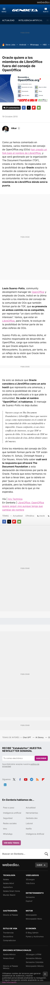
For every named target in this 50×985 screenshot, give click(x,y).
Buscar (46, 853)
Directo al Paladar (10, 915)
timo (5, 828)
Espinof (29, 901)
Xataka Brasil (8, 958)
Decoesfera (8, 936)
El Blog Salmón (32, 933)
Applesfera (7, 887)
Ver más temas (11, 843)
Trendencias (8, 933)
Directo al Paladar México (10, 967)
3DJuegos (30, 879)
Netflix (29, 828)
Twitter (29, 108)
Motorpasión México (35, 966)
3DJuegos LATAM (33, 954)
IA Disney (40, 737)
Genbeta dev (32, 818)
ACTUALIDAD (8, 20)
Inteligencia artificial (12, 813)
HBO (45, 45)
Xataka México (9, 954)
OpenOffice (38, 292)
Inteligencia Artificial (35, 834)
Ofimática (29, 516)
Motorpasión (31, 915)
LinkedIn (5, 784)
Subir (39, 865)
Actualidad (18, 516)
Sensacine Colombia (34, 962)
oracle (42, 516)
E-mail (39, 108)
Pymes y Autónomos (35, 936)
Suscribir (41, 758)
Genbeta (25, 10)
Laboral (29, 823)
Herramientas (32, 813)
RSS (37, 779)
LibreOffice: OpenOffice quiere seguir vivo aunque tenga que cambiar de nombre (23, 506)
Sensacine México (34, 958)
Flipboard (34, 108)
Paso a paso (8, 807)
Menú (4, 12)
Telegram (31, 779)
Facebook (24, 108)
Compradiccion (9, 940)
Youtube (25, 779)
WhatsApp (7, 834)
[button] (15, 128)
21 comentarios (13, 108)
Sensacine (30, 897)
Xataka (6, 879)
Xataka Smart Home (11, 891)
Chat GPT (27, 737)
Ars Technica (15, 499)
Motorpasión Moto (34, 919)
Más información (9, 982)
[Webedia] (43, 2)
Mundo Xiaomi (9, 895)
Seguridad (7, 818)
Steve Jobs (10, 45)
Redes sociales (10, 823)
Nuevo (45, 12)
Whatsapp (34, 45)
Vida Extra (30, 883)
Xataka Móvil (8, 883)
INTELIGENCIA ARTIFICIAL (30, 20)
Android (22, 45)
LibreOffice (8, 320)
